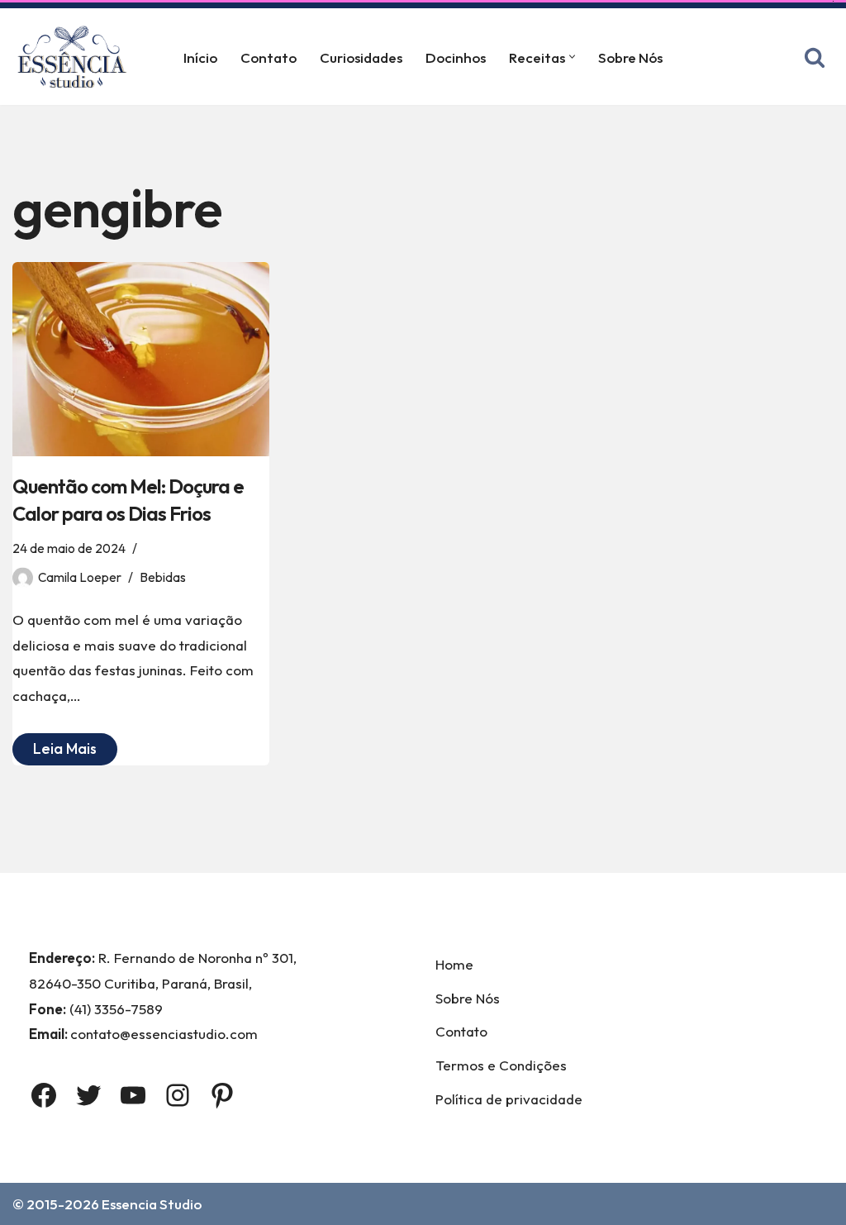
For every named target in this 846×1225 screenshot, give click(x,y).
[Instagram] (177, 1095)
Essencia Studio (152, 1204)
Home (454, 964)
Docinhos (455, 57)
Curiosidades (361, 57)
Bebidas (163, 577)
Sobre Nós (630, 57)
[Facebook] (44, 1095)
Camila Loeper (79, 577)
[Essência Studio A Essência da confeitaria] (76, 56)
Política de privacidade (508, 1099)
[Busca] (814, 57)
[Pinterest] (222, 1095)
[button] (572, 57)
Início (200, 57)
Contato (268, 57)
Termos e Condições (501, 1065)
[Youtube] (133, 1095)
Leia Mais (54, 751)
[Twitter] (88, 1095)
